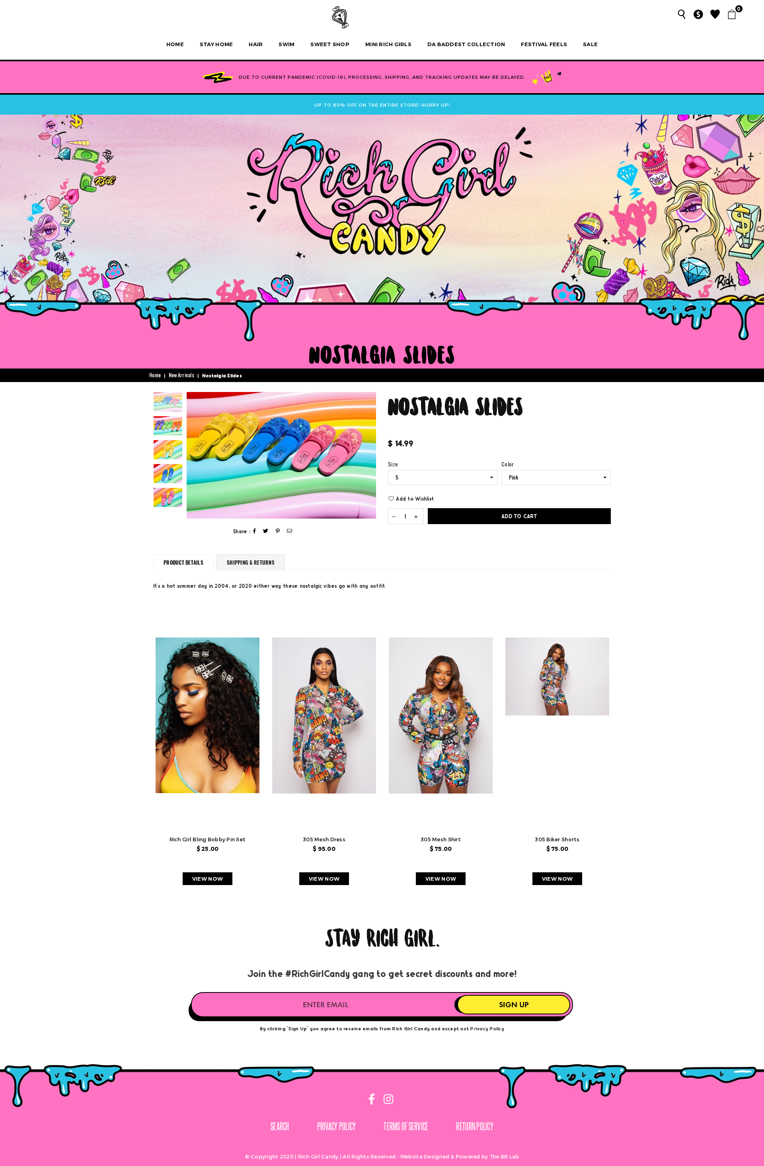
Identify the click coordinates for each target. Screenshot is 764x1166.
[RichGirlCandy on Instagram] (387, 1101)
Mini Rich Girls (388, 44)
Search (280, 1126)
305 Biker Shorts (557, 839)
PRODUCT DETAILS (183, 562)
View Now (207, 878)
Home (175, 44)
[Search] (681, 14)
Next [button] (369, 455)
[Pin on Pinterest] (278, 531)
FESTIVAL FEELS (544, 44)
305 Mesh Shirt (441, 839)
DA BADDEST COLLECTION (466, 44)
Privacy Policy (487, 1028)
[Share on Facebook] (254, 531)
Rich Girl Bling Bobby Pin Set (208, 839)
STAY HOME (216, 44)
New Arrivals (181, 375)
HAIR (256, 44)
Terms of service (406, 1126)
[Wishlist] (715, 14)
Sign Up (513, 1005)
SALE (590, 44)
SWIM (286, 44)
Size (393, 464)
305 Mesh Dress (324, 839)
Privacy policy (336, 1126)
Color (507, 464)
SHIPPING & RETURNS (251, 562)
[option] (281, 455)
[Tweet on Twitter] (266, 531)
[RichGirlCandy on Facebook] (372, 1101)
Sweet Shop (329, 44)
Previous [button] (194, 455)
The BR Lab (504, 1156)
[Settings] (698, 14)
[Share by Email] (289, 531)
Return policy (474, 1126)
